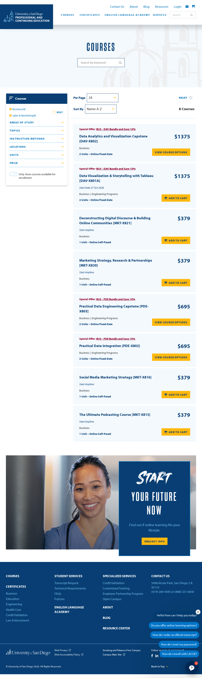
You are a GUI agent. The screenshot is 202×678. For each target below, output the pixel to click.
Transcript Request (66, 583)
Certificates (90, 14)
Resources (161, 7)
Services (160, 14)
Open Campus (112, 599)
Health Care (13, 610)
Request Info (154, 541)
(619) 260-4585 (161, 592)
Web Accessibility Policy (67, 654)
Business (11, 593)
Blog (146, 7)
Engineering (14, 604)
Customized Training (116, 588)
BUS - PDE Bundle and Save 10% (115, 299)
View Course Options (171, 152)
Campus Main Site (112, 654)
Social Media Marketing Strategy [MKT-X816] (115, 377)
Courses (67, 14)
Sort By (78, 109)
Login (177, 7)
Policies (59, 599)
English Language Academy (127, 14)
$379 (184, 218)
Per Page (79, 97)
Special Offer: (87, 129)
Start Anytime (86, 230)
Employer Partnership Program (123, 594)
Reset (60, 112)
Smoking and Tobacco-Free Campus (121, 650)
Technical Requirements (70, 588)
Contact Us (117, 7)
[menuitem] (66, 16)
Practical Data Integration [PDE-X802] (109, 345)
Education (12, 599)
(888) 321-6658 (184, 592)
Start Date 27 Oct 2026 (91, 187)
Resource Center (116, 628)
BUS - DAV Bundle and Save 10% (116, 129)
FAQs (57, 594)
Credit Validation (17, 615)
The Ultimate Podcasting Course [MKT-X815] (114, 414)
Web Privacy (60, 650)
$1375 (182, 136)
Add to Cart (178, 198)
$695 (184, 306)
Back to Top (158, 666)
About (134, 7)
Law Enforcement (17, 620)
